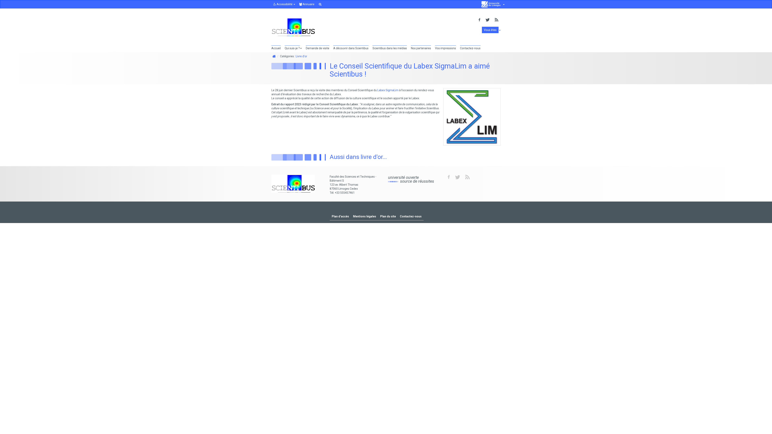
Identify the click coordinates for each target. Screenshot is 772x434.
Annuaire (308, 4)
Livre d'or (301, 56)
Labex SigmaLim (387, 90)
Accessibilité (284, 4)
